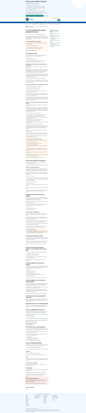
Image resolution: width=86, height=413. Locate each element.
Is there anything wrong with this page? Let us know (43, 393)
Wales (45, 34)
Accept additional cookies (30, 15)
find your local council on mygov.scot (31, 332)
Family (42, 22)
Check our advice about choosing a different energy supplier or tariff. (35, 372)
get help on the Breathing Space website (35, 347)
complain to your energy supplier (40, 221)
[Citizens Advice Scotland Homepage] (30, 19)
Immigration (50, 22)
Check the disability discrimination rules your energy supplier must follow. (36, 293)
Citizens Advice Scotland (55, 18)
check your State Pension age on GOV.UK (40, 114)
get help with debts (32, 316)
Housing (40, 22)
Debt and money (32, 22)
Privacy (53, 399)
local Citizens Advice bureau (40, 320)
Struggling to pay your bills (54, 31)
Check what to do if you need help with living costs (38, 312)
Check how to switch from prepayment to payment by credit (34, 157)
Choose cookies (46, 15)
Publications (45, 400)
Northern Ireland (42, 34)
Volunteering (45, 402)
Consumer (36, 22)
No (27, 388)
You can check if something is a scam (31, 50)
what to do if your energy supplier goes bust (39, 383)
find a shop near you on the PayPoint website (41, 177)
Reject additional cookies (39, 15)
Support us (45, 401)
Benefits (27, 22)
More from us (56, 22)
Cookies (53, 400)
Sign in (59, 18)
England (38, 34)
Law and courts (46, 22)
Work (29, 22)
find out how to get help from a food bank (42, 318)
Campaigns (45, 399)
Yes (26, 388)
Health (53, 22)
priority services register (43, 277)
